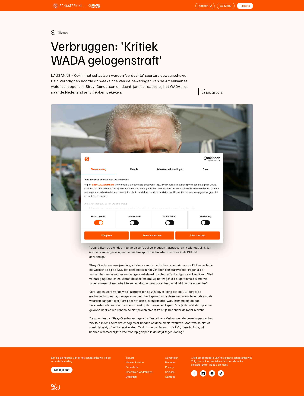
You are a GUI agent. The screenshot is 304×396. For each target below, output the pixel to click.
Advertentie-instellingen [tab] (169, 169)
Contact (170, 376)
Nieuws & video (135, 362)
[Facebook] (194, 373)
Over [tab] (205, 169)
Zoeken (203, 5)
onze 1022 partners (103, 184)
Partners (170, 362)
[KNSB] (152, 386)
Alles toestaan (197, 235)
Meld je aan (61, 369)
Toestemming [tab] (98, 169)
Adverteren (171, 357)
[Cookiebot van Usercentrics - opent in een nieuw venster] (206, 159)
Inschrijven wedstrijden (139, 372)
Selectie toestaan (152, 235)
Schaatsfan (132, 367)
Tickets (245, 5)
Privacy (169, 367)
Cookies (169, 372)
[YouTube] (212, 373)
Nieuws (63, 32)
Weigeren (106, 235)
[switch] (134, 222)
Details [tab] (134, 169)
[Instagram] (203, 373)
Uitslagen (131, 376)
